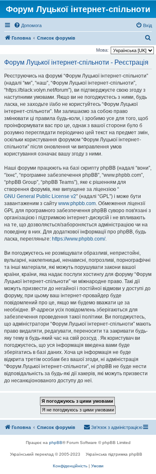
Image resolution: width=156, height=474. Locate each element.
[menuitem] (28, 25)
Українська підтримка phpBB (114, 454)
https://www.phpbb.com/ (78, 239)
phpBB (55, 442)
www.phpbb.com (77, 203)
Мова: (102, 50)
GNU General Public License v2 (40, 196)
